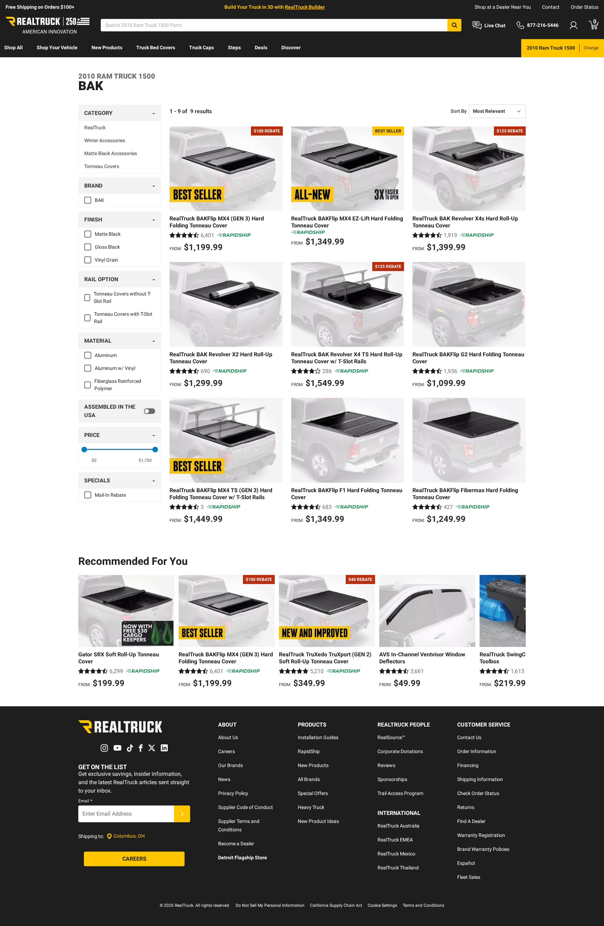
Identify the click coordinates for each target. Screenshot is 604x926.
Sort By (459, 111)
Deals (261, 47)
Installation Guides (318, 737)
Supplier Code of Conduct (245, 807)
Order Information (476, 751)
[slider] (84, 449)
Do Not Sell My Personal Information (270, 905)
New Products (107, 47)
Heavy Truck (311, 807)
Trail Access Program (400, 793)
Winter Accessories (104, 140)
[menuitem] (13, 48)
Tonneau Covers (101, 166)
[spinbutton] (94, 460)
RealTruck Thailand (398, 867)
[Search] (454, 25)
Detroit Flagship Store (242, 857)
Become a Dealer (236, 843)
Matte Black (108, 234)
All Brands (309, 779)
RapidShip (309, 751)
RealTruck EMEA (395, 840)
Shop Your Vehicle (57, 47)
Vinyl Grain (106, 260)
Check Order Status (478, 793)
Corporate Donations (400, 751)
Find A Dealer (471, 821)
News (224, 779)
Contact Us (469, 737)
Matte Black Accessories (110, 153)
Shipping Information (480, 779)
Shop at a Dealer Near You (503, 7)
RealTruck (95, 127)
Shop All (13, 47)
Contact (551, 7)
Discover (291, 47)
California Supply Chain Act (336, 905)
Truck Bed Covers (155, 47)
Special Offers (313, 793)
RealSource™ (391, 737)
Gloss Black (107, 247)
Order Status (584, 7)
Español (466, 863)
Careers (226, 751)
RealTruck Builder (305, 7)
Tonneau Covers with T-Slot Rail (123, 317)
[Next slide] (519, 632)
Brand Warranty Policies (483, 849)
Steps (234, 47)
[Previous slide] (85, 632)
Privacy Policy (233, 793)
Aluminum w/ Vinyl (115, 368)
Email (85, 801)
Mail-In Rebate (110, 495)
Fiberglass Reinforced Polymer (117, 384)
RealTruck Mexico (396, 853)
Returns (465, 807)
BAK (99, 200)
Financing (468, 765)
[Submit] (182, 813)
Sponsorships (392, 779)
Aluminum (106, 355)
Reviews (386, 765)
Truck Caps (201, 47)
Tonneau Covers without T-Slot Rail (122, 297)
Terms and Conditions (423, 905)
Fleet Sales (468, 877)
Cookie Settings (382, 905)
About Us (228, 737)
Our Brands (230, 765)
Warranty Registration (481, 835)
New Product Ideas (318, 821)
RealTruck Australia (398, 826)
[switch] (119, 411)
